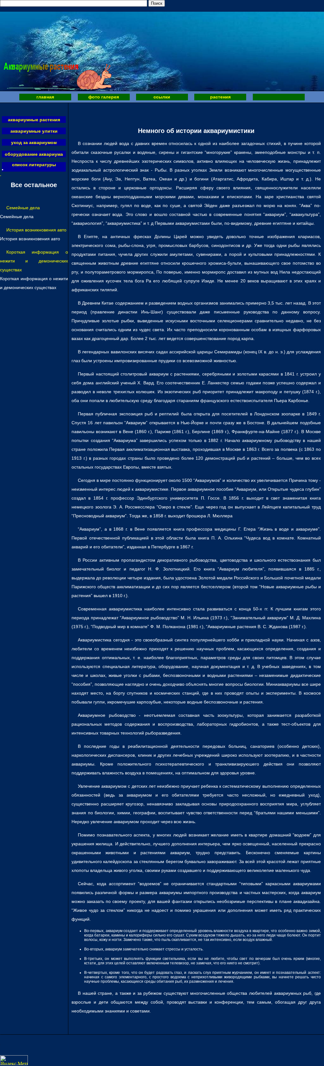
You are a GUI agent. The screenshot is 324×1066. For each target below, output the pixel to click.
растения (220, 96)
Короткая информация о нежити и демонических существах (34, 260)
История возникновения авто (36, 229)
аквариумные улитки (34, 131)
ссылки (161, 96)
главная (45, 96)
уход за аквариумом (34, 142)
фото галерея (103, 96)
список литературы (34, 164)
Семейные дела (23, 207)
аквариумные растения (34, 119)
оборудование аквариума (34, 154)
